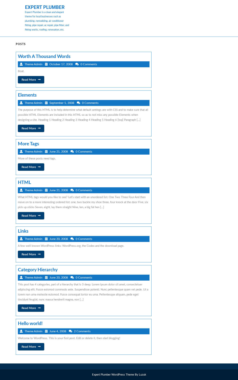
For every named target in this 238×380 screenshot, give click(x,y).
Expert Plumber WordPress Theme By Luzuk (119, 374)
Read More (33, 80)
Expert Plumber (45, 7)
